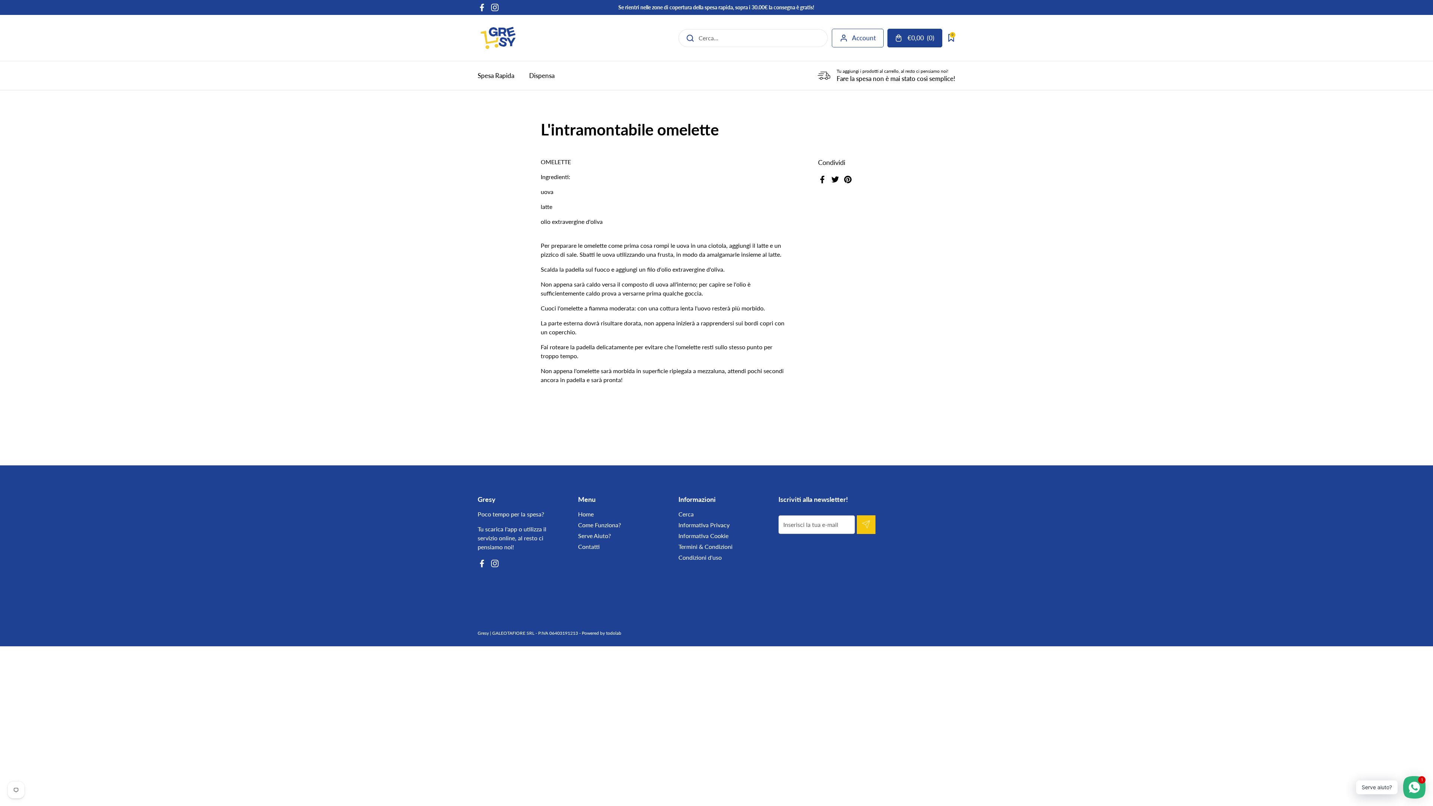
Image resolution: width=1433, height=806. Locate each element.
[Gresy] (498, 38)
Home (586, 514)
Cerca (686, 514)
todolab (613, 633)
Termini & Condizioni (705, 546)
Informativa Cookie (703, 535)
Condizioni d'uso (700, 557)
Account (864, 38)
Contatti (589, 546)
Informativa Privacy (704, 524)
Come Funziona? (599, 524)
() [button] (925, 39)
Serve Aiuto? (594, 535)
